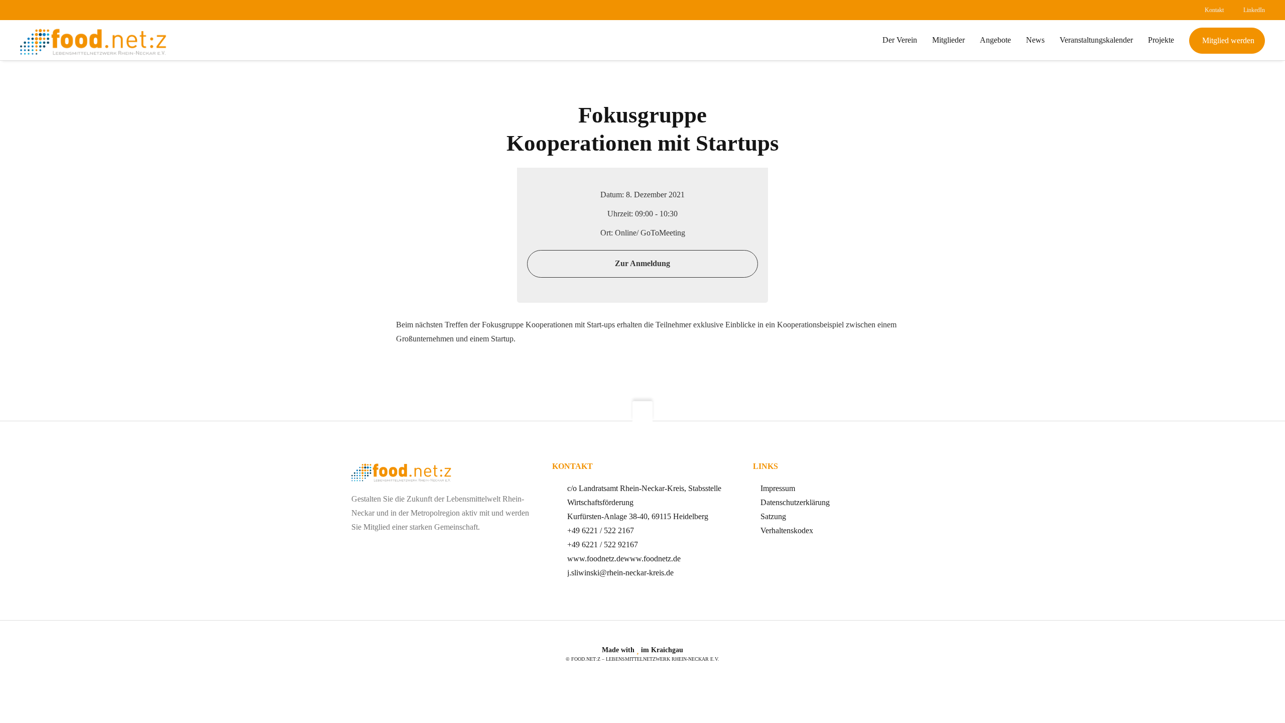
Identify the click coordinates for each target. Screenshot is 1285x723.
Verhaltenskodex (786, 530)
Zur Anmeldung (642, 263)
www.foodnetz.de (595, 558)
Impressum (777, 488)
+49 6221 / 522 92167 (602, 544)
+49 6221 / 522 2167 (600, 530)
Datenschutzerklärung (795, 502)
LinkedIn (1254, 10)
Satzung (773, 516)
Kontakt (1214, 10)
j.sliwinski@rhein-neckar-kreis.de (620, 572)
